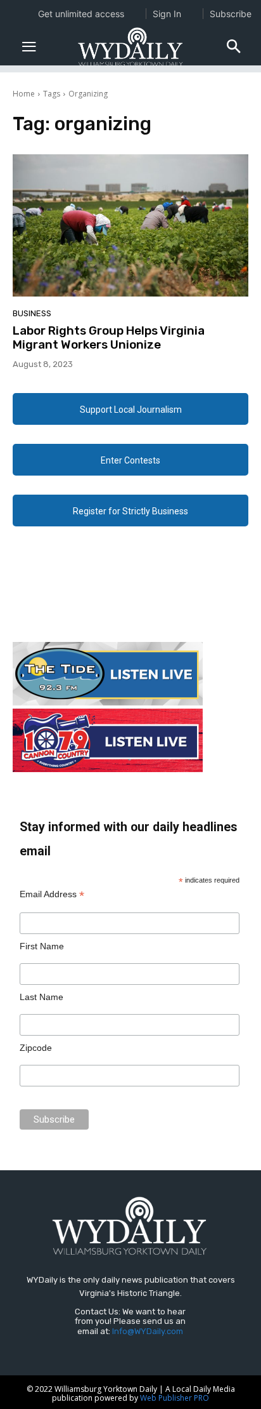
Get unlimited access (81, 13)
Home (24, 93)
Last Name (41, 997)
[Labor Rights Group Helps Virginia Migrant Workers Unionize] (130, 225)
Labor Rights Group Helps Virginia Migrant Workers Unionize (109, 337)
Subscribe (230, 13)
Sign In (167, 13)
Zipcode (36, 1048)
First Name (42, 946)
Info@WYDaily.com (147, 1331)
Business (32, 313)
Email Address (52, 894)
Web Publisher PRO (174, 1397)
